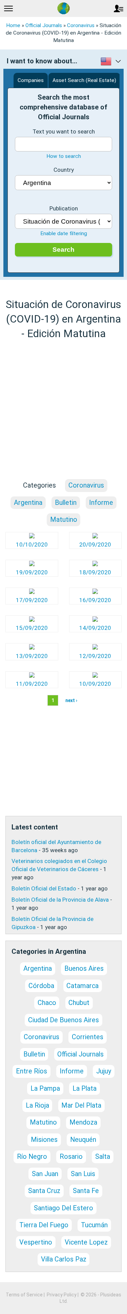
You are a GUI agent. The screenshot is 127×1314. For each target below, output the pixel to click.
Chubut (78, 1003)
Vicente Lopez (86, 1242)
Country (64, 169)
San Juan (45, 1174)
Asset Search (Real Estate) (84, 80)
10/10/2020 (32, 544)
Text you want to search (64, 131)
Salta (102, 1157)
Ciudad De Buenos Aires (63, 1020)
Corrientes (87, 1037)
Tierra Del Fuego (43, 1225)
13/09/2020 (32, 656)
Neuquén (83, 1140)
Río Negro (32, 1157)
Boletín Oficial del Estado (44, 888)
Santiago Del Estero (63, 1208)
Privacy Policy (62, 1294)
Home (13, 25)
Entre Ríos (31, 1071)
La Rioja (37, 1105)
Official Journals (43, 25)
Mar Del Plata (81, 1105)
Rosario (71, 1157)
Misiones (44, 1140)
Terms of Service (24, 1294)
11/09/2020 (32, 683)
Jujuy (103, 1071)
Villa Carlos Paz (63, 1259)
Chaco (47, 1003)
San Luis (83, 1174)
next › (71, 700)
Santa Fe (86, 1191)
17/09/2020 (32, 600)
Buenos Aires (84, 968)
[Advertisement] (63, 409)
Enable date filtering (63, 233)
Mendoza (83, 1122)
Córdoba (41, 986)
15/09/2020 (32, 627)
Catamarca (82, 986)
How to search (63, 156)
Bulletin (66, 503)
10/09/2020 (95, 683)
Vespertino (35, 1242)
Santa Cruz (44, 1191)
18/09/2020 (95, 572)
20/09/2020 (95, 544)
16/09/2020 (95, 600)
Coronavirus (80, 25)
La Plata (84, 1088)
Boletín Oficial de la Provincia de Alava (60, 899)
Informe (101, 503)
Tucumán (94, 1225)
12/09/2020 (95, 656)
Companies (31, 80)
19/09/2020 (32, 572)
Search (63, 249)
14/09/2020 (95, 627)
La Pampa (45, 1088)
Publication (63, 208)
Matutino (63, 519)
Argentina (28, 503)
